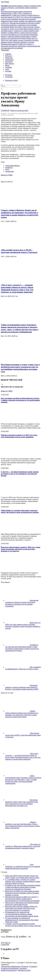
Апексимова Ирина (12, 165)
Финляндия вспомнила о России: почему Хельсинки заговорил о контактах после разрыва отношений (20, 25)
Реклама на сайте (11, 80)
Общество (9, 58)
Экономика (9, 60)
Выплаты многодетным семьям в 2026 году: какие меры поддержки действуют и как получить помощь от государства (20, 549)
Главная (8, 54)
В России (8, 56)
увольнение (9, 171)
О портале (9, 77)
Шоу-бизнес (9, 63)
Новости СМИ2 (6, 175)
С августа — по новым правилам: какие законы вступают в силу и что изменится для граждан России (20, 474)
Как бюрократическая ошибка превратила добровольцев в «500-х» (16, 12)
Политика (8, 61)
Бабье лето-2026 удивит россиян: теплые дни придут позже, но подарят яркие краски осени (20, 28)
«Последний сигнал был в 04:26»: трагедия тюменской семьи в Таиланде (19, 251)
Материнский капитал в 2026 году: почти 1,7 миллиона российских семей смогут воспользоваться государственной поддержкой (20, 46)
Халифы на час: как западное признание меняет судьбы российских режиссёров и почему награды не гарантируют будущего (19, 36)
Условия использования (9, 968)
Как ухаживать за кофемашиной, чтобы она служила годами (16, 14)
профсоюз (8, 167)
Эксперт (8, 71)
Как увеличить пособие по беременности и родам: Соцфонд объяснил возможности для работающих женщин (20, 400)
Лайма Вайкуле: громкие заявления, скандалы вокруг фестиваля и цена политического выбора (20, 511)
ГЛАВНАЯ (5, 110)
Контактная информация (11, 966)
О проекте (33, 966)
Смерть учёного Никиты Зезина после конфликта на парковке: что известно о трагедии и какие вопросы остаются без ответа (19, 213)
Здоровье (8, 67)
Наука (7, 65)
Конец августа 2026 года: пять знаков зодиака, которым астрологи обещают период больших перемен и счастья (20, 40)
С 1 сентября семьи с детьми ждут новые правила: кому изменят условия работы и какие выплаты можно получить (21, 31)
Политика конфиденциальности (14, 969)
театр (7, 169)
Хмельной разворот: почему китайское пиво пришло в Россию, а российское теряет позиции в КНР (21, 7)
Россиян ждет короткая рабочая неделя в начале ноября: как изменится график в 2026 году (21, 21)
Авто (7, 69)
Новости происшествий (19, 110)
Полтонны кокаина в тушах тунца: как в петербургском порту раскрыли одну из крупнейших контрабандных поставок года (20, 368)
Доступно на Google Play (5, 943)
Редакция (8, 75)
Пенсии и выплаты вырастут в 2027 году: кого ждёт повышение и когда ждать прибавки (21, 17)
